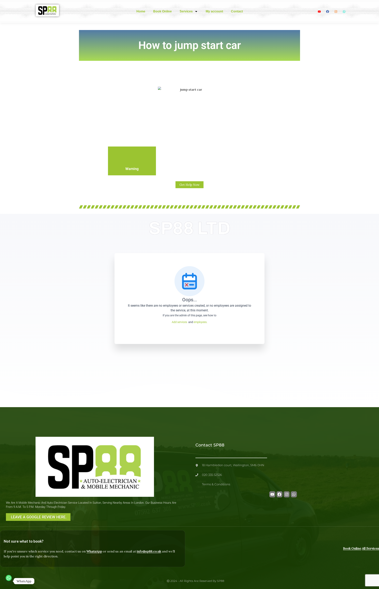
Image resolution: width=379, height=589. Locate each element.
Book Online (162, 11)
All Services (370, 548)
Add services (180, 322)
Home (140, 11)
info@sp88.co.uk (149, 551)
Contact (237, 11)
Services (186, 11)
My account (214, 11)
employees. (200, 322)
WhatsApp (94, 551)
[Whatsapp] (9, 581)
